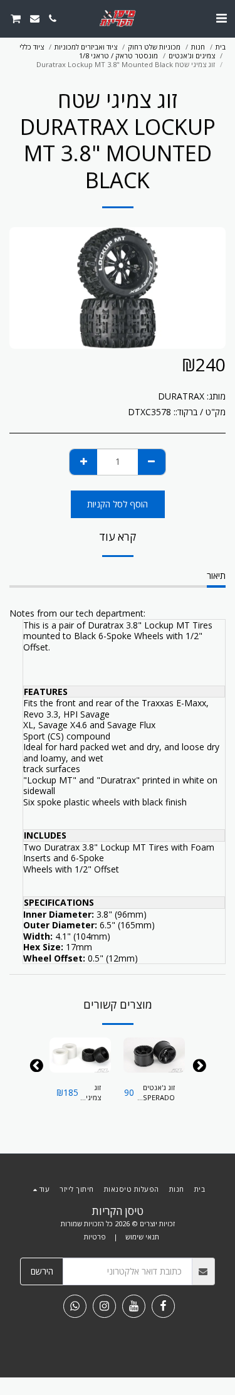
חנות (198, 46)
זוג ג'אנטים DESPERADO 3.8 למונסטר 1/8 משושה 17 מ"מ (154, 1093)
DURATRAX (181, 396)
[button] (221, 18)
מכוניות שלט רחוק (154, 46)
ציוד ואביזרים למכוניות (86, 46)
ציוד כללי (31, 46)
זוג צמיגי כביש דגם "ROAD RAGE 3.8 (89, 1093)
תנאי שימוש (142, 1236)
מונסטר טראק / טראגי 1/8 (118, 55)
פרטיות (95, 1236)
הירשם (42, 1271)
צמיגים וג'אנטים (192, 55)
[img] (154, 1054)
